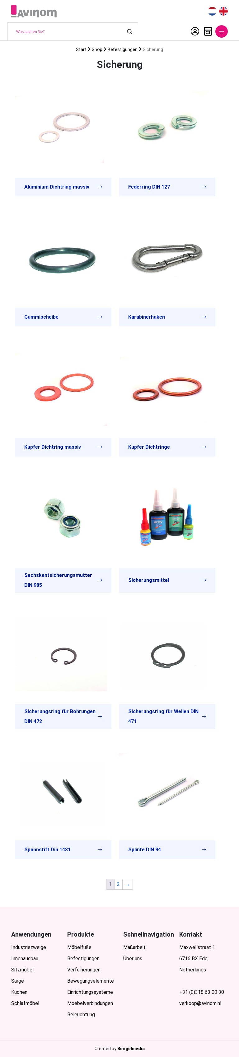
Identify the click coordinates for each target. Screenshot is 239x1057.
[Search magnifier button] (129, 31)
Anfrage (206, 31)
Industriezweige (28, 947)
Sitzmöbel (22, 970)
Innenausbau (24, 958)
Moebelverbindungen (90, 1003)
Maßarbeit (134, 947)
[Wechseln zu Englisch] (223, 11)
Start (81, 49)
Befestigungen (123, 49)
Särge (17, 981)
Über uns (132, 958)
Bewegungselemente (90, 981)
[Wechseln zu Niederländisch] (212, 11)
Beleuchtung (81, 1014)
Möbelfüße (79, 947)
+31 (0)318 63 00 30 (201, 992)
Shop (97, 49)
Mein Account (193, 31)
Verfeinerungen (84, 970)
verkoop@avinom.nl (200, 1003)
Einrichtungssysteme (90, 992)
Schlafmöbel (25, 1003)
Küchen (19, 992)
